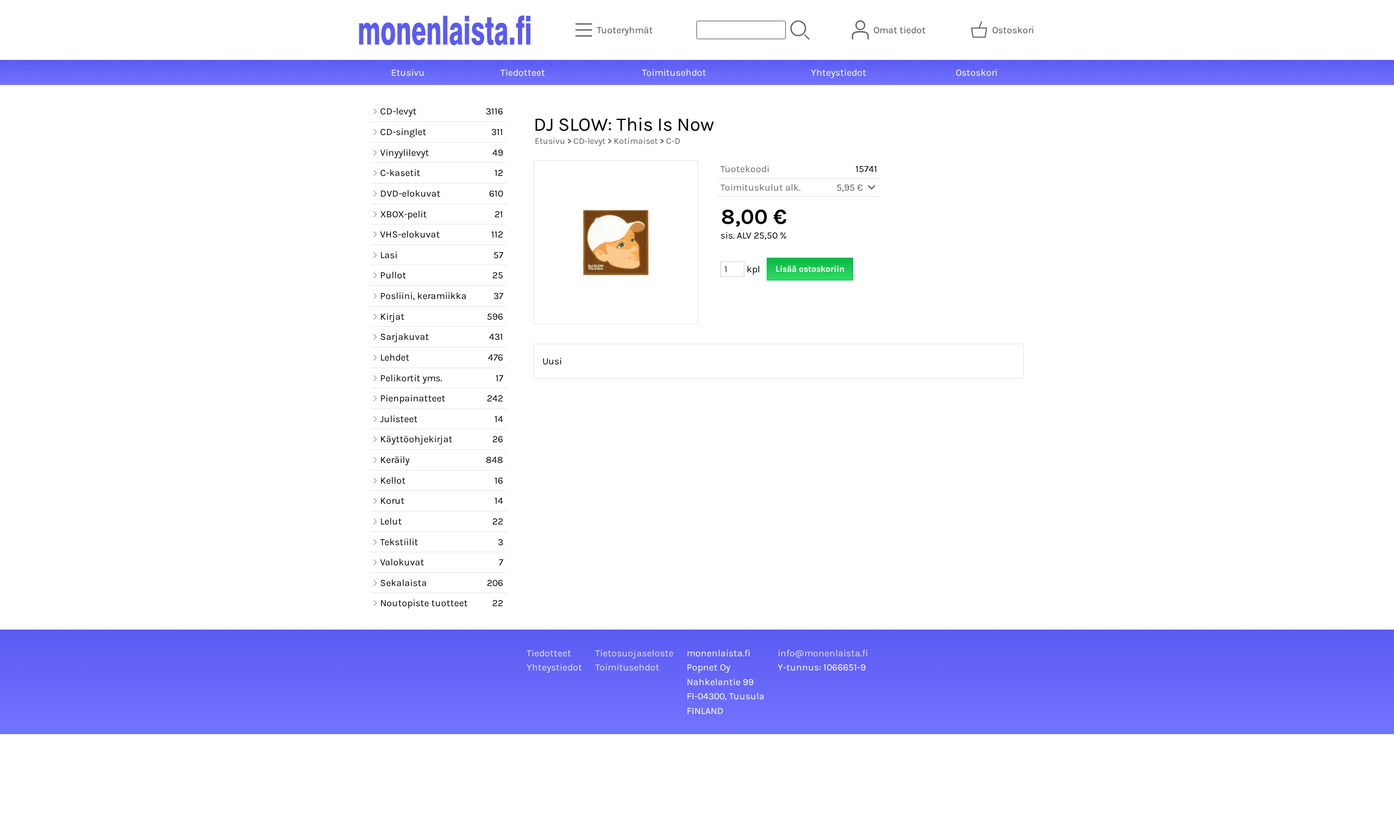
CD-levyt (589, 141)
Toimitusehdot (674, 72)
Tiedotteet (522, 72)
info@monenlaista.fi (823, 653)
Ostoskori (977, 72)
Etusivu (408, 72)
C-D (673, 141)
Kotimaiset (636, 141)
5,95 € (850, 187)
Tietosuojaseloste (634, 653)
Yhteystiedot (838, 72)
